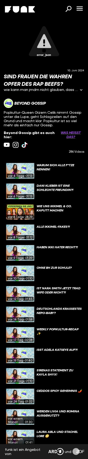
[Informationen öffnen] (81, 90)
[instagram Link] (16, 145)
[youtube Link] (7, 145)
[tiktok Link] (24, 145)
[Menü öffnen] (79, 8)
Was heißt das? (71, 135)
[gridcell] (44, 171)
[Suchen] (68, 9)
